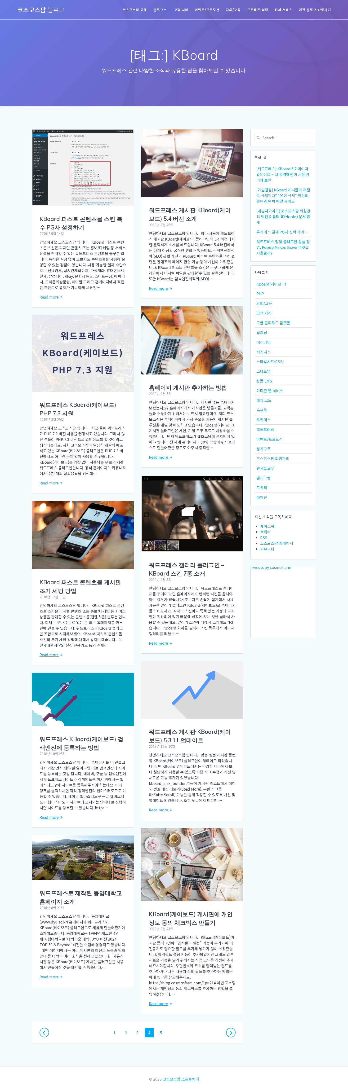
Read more (49, 297)
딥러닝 (261, 332)
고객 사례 (181, 9)
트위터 (261, 487)
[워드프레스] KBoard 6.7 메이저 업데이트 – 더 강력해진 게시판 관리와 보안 (282, 174)
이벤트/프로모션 (207, 9)
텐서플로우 (265, 468)
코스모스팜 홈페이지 (276, 543)
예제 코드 (264, 400)
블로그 (158, 9)
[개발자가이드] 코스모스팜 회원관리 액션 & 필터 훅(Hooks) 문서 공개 (283, 216)
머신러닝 (263, 342)
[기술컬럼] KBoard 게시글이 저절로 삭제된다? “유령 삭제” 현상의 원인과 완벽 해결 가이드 (283, 195)
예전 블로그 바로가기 (315, 9)
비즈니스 (263, 352)
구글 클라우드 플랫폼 (273, 323)
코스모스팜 (41, 10)
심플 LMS (264, 381)
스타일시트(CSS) (270, 361)
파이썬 (261, 497)
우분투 (261, 410)
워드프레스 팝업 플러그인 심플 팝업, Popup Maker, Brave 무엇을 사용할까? (283, 247)
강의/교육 (233, 9)
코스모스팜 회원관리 (272, 458)
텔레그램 (263, 478)
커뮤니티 (267, 549)
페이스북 (267, 526)
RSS (263, 537)
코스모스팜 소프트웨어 (181, 1079)
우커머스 (263, 419)
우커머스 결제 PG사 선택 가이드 (282, 232)
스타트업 (263, 371)
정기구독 (263, 449)
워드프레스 (265, 429)
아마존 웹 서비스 (269, 390)
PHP (260, 293)
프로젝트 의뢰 (257, 9)
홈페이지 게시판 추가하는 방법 (188, 387)
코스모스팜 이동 (135, 9)
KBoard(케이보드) (271, 284)
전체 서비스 (283, 9)
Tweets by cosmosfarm (271, 567)
